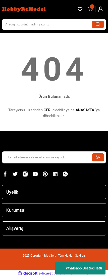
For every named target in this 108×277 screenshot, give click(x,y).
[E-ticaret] (53, 273)
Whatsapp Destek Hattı (84, 268)
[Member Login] (100, 9)
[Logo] (24, 9)
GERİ (47, 110)
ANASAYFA (85, 110)
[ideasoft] (28, 273)
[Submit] (98, 157)
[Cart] (90, 9)
